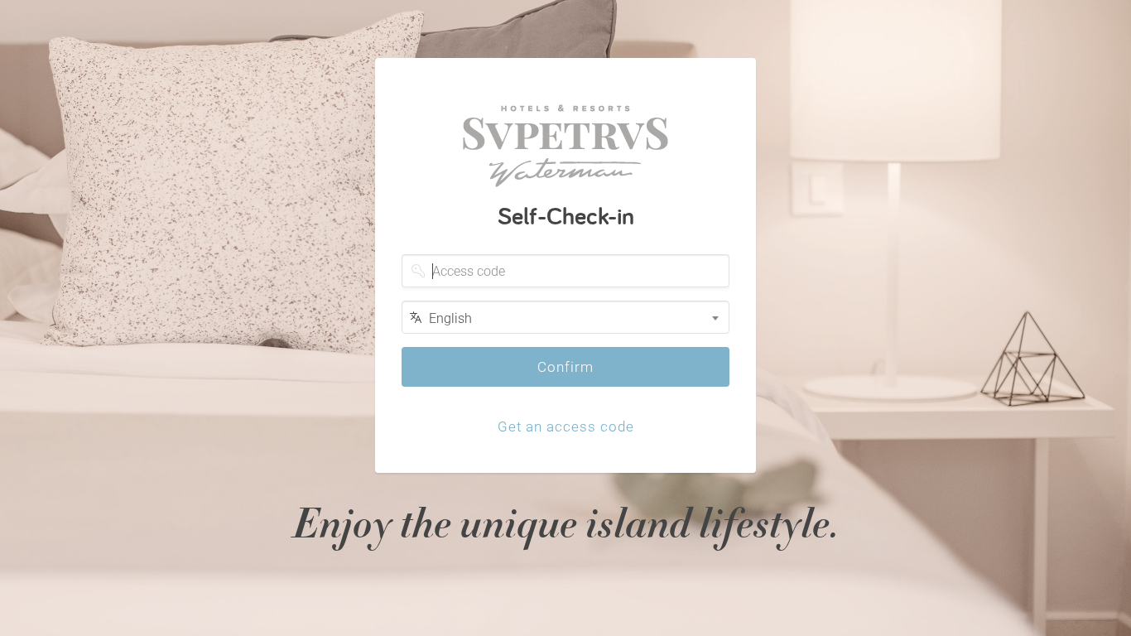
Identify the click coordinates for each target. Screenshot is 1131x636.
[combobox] (565, 317)
